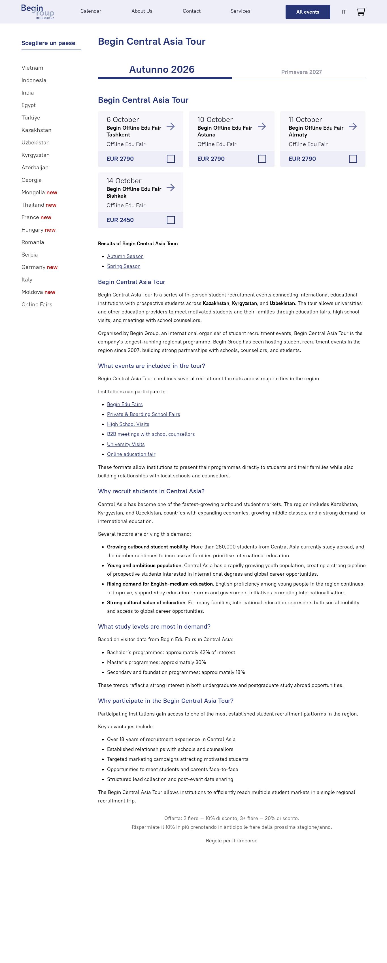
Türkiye (31, 117)
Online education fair (131, 454)
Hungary (39, 229)
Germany (40, 267)
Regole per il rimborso (232, 841)
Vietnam (32, 67)
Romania (33, 242)
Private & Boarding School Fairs (143, 414)
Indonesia (34, 80)
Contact (192, 11)
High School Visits (128, 424)
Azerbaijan (35, 167)
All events (307, 12)
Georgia (32, 179)
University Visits (126, 444)
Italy (27, 279)
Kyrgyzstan (36, 154)
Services (240, 11)
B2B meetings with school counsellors (151, 434)
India (28, 92)
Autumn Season (125, 256)
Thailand (39, 204)
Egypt (29, 105)
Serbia (30, 254)
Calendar (90, 11)
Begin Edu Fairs (125, 404)
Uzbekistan (36, 142)
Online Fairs (37, 304)
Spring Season (124, 266)
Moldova (38, 292)
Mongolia (39, 192)
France (36, 217)
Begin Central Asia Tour (143, 99)
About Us (141, 11)
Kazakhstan (37, 130)
